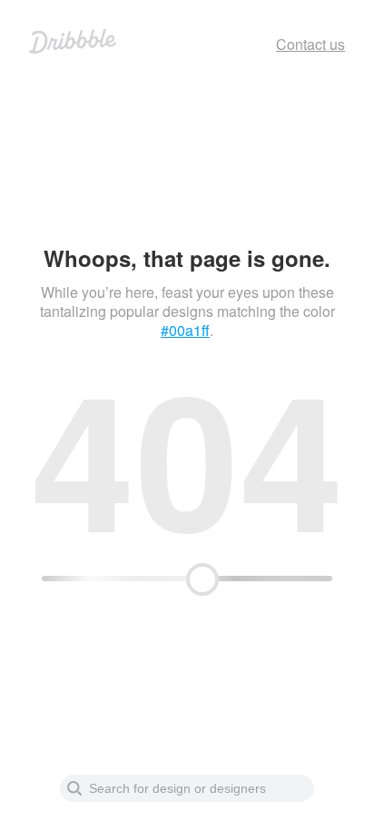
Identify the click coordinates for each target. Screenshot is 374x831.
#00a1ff (185, 330)
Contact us (310, 44)
